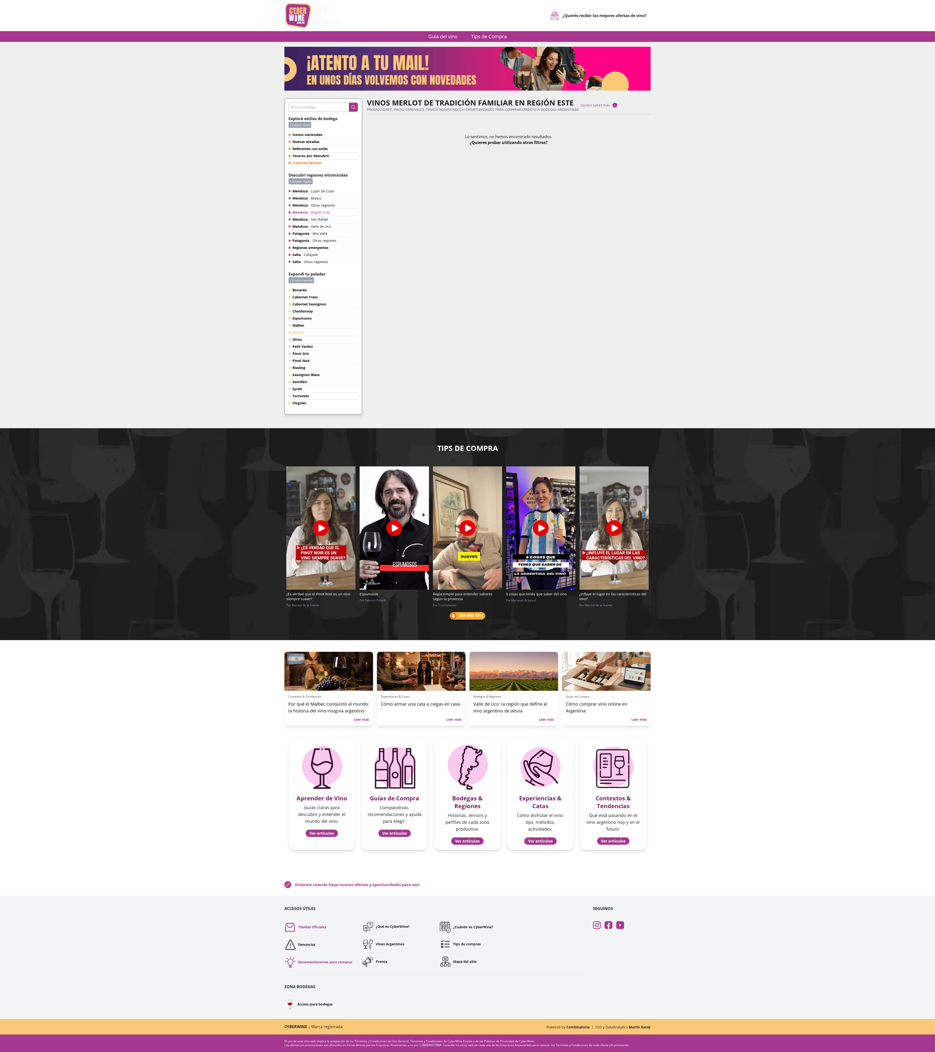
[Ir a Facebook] (610, 925)
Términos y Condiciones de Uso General (382, 1041)
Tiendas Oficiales (312, 927)
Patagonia (309, 233)
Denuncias (306, 944)
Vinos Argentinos (390, 944)
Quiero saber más (595, 105)
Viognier (299, 403)
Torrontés (300, 396)
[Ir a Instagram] (599, 925)
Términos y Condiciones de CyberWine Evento (441, 1041)
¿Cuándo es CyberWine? (473, 927)
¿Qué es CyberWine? (393, 926)
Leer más (361, 719)
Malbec (298, 325)
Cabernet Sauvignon (309, 304)
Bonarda (299, 290)
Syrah (297, 389)
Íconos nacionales (307, 134)
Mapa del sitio (465, 961)
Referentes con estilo (310, 148)
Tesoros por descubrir (310, 155)
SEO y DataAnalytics (623, 1027)
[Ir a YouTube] (622, 925)
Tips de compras (467, 944)
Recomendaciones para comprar (325, 962)
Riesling (298, 367)
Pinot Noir (301, 360)
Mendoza (313, 191)
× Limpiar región (301, 181)
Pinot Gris (300, 353)
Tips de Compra (489, 36)
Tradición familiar (307, 163)
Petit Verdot (302, 346)
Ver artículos (321, 833)
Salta (305, 254)
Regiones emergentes (310, 247)
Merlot (298, 332)
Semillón (299, 381)
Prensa (381, 961)
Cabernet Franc (305, 297)
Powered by (567, 1027)
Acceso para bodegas (308, 1004)
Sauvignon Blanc (306, 374)
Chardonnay (302, 311)
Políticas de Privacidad (499, 1041)
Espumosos (302, 318)
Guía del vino (443, 36)
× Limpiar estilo (300, 125)
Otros (297, 339)
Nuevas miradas (305, 141)
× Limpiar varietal (301, 280)
